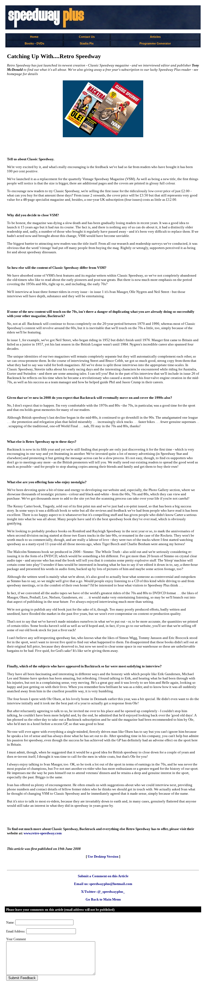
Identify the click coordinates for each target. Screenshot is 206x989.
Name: (10, 922)
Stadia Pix (87, 43)
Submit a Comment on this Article (103, 876)
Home (34, 36)
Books (29, 43)
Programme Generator (155, 43)
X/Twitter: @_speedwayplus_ (103, 892)
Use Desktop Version (103, 856)
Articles (155, 36)
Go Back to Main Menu (103, 899)
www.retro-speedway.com (43, 833)
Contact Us (87, 36)
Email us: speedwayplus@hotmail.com (103, 884)
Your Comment (16, 939)
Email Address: (15, 931)
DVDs (40, 43)
